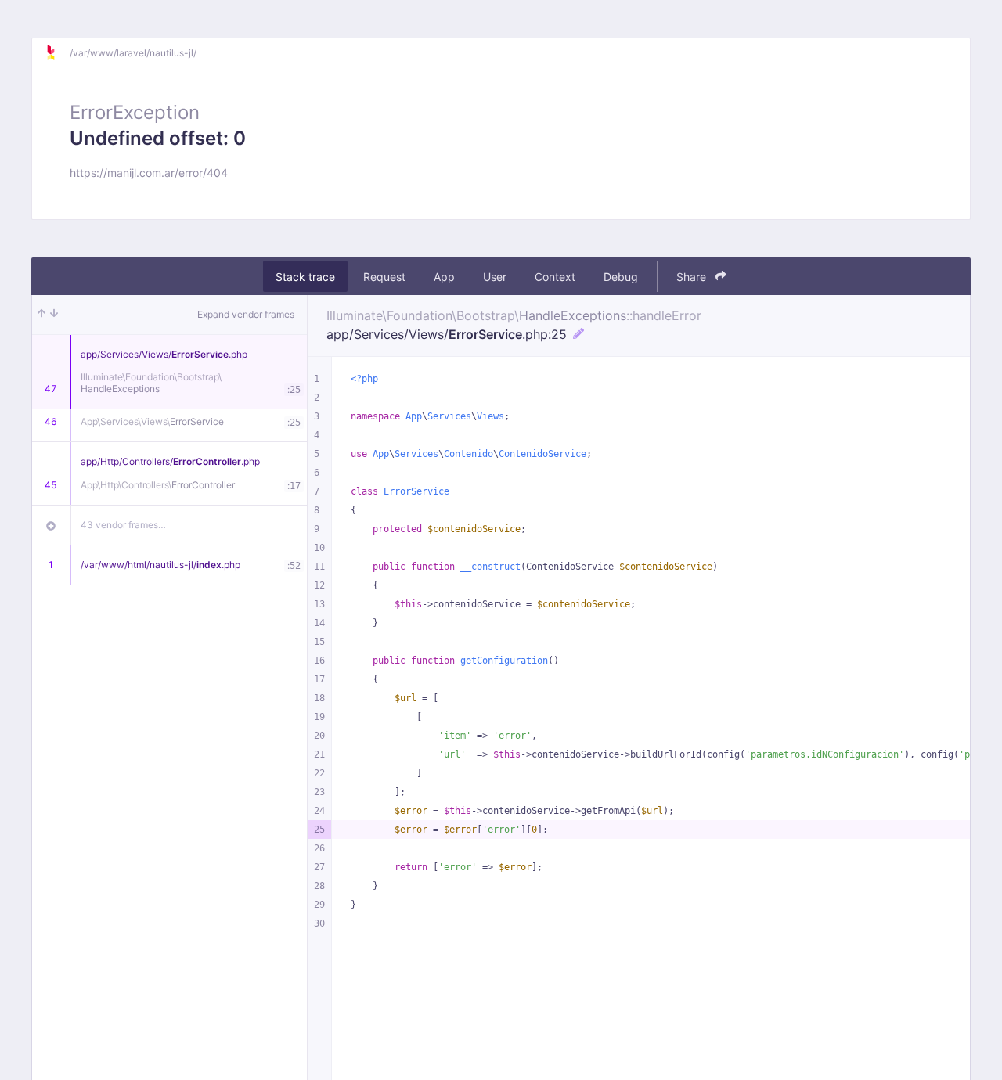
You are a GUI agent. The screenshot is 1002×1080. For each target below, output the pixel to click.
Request (384, 276)
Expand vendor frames (245, 314)
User (494, 276)
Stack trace (305, 276)
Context (555, 276)
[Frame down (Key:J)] (54, 315)
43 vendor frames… (123, 525)
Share (692, 276)
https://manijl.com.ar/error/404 (149, 172)
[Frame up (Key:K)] (41, 315)
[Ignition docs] (57, 52)
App (444, 276)
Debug (621, 276)
